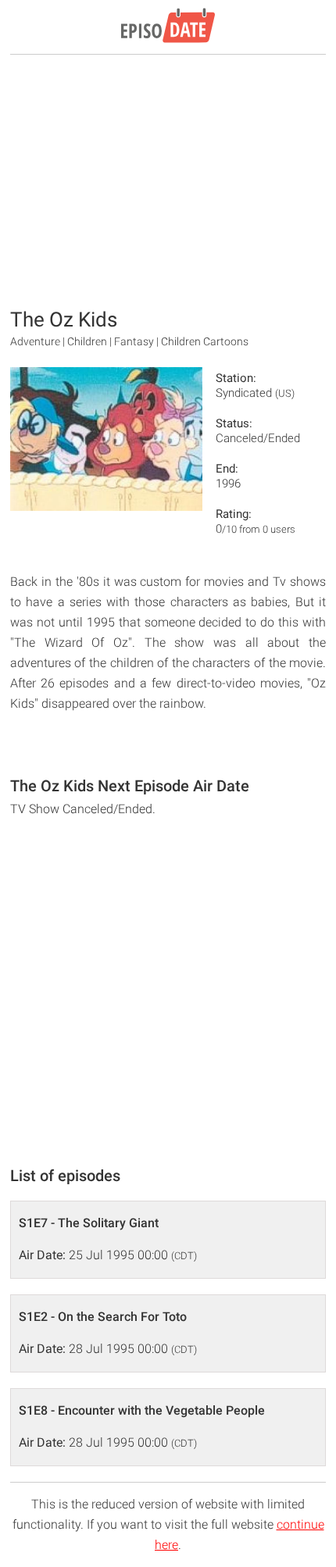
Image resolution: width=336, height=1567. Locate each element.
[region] (168, 179)
